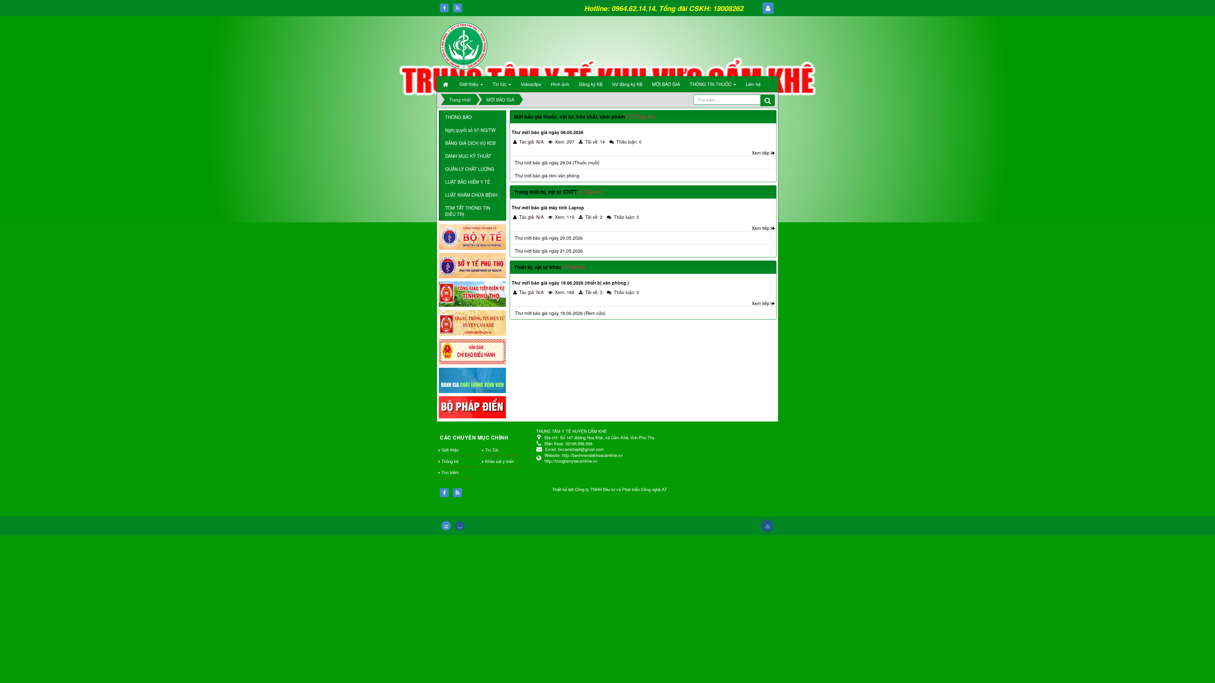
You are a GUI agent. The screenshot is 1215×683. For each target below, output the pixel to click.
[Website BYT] (472, 236)
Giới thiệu (450, 450)
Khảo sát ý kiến (499, 461)
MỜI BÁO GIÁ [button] (666, 84)
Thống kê (449, 461)
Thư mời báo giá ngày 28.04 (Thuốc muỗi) (557, 162)
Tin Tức (492, 450)
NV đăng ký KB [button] (627, 84)
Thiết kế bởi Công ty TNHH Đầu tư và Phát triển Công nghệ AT (609, 489)
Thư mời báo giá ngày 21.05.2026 (549, 251)
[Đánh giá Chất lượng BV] (472, 380)
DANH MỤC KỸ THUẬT (468, 156)
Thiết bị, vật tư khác (537, 267)
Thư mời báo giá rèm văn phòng (547, 175)
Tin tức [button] (500, 84)
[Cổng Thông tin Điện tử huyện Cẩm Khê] (472, 322)
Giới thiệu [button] (469, 84)
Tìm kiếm (450, 472)
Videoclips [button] (531, 84)
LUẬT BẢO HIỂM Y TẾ (467, 182)
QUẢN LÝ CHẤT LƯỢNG (469, 169)
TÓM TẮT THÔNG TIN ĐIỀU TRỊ (467, 211)
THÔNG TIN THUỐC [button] (711, 84)
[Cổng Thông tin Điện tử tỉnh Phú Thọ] (472, 294)
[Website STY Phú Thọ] (472, 265)
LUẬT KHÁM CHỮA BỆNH (471, 195)
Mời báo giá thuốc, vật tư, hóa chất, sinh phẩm (569, 116)
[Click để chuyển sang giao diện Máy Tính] (460, 526)
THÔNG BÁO (458, 117)
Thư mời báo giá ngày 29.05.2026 (549, 238)
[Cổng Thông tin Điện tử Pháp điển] (472, 406)
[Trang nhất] (446, 84)
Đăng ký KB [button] (590, 84)
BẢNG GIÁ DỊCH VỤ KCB (470, 143)
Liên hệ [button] (753, 84)
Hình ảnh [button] (560, 84)
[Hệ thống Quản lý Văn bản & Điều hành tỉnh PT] (472, 351)
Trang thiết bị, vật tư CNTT (545, 191)
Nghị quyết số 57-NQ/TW (470, 130)
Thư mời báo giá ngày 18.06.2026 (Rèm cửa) (560, 313)
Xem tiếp (761, 153)
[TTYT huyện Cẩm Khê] (464, 45)
